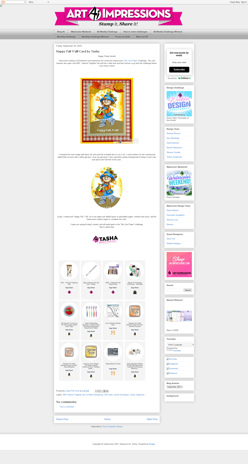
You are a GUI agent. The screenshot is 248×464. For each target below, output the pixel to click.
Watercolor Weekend (81, 32)
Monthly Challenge (66, 37)
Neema (170, 224)
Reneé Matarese (174, 147)
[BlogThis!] (99, 391)
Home (107, 419)
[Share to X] (101, 391)
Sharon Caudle (173, 152)
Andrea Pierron (173, 133)
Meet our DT (142, 37)
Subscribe (179, 69)
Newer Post (62, 419)
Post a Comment (67, 407)
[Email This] (96, 391)
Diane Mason (173, 210)
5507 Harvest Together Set (74, 395)
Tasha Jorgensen (137, 395)
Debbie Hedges (174, 243)
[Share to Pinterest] (107, 391)
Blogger (152, 444)
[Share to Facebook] (104, 391)
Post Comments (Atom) (112, 426)
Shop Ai (61, 32)
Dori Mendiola (173, 138)
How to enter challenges (135, 32)
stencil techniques (121, 395)
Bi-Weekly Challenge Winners (168, 32)
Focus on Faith (122, 37)
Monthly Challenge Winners (95, 37)
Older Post (152, 419)
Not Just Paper (131, 61)
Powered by (172, 78)
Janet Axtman (173, 143)
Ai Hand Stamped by (94, 395)
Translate (176, 350)
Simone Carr (172, 220)
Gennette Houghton (176, 215)
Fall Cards (108, 395)
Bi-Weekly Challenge (107, 32)
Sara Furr (171, 239)
